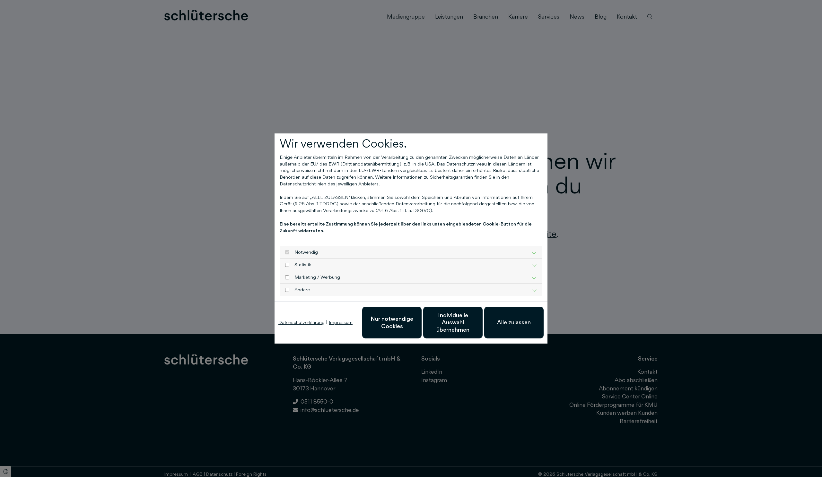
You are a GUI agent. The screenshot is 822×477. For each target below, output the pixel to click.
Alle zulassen (514, 322)
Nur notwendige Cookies (392, 322)
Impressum (341, 322)
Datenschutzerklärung (301, 322)
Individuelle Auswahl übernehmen (452, 322)
